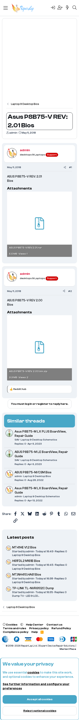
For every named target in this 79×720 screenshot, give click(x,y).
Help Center (34, 624)
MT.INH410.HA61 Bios (26, 574)
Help (34, 631)
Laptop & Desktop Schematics (39, 439)
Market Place (68, 649)
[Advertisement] (39, 62)
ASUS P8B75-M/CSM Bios (33, 472)
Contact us (54, 624)
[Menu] (5, 8)
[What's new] (67, 8)
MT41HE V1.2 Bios (24, 547)
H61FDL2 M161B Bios (26, 561)
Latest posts (20, 537)
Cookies (11, 624)
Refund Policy (61, 628)
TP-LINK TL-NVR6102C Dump (33, 588)
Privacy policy (39, 628)
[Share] (64, 167)
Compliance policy (15, 631)
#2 (70, 291)
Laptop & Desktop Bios (37, 476)
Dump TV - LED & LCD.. (25, 595)
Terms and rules (14, 628)
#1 (70, 167)
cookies (33, 672)
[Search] (74, 8)
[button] (22, 625)
